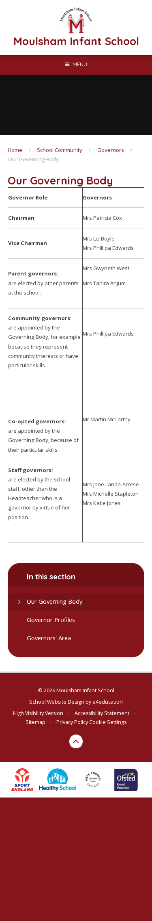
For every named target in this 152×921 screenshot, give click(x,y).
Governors (110, 150)
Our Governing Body (33, 159)
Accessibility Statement (102, 713)
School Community (59, 150)
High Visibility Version (38, 713)
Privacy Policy (72, 722)
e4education (107, 701)
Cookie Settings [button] (107, 722)
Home (15, 150)
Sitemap (35, 722)
